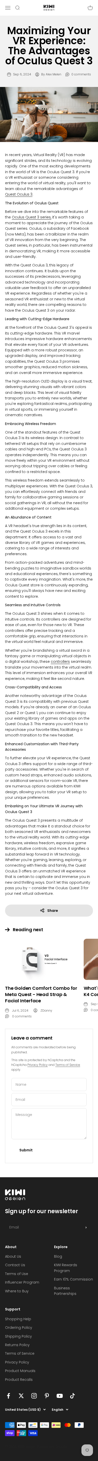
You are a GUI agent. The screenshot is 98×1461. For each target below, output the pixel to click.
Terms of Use (16, 1273)
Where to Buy (17, 1291)
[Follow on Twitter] (21, 1395)
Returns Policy (17, 1344)
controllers (60, 661)
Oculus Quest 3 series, (31, 217)
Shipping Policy (18, 1336)
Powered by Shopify (52, 1446)
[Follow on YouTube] (59, 1395)
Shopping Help (18, 1319)
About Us (13, 1256)
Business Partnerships (65, 1291)
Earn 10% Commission (73, 1279)
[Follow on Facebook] (8, 1395)
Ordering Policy (18, 1327)
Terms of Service (67, 1065)
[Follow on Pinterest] (46, 1395)
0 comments (81, 74)
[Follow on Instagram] (34, 1395)
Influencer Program (22, 1282)
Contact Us (15, 1264)
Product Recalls (19, 1379)
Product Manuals (20, 1370)
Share (52, 910)
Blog (58, 1256)
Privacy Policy (37, 1065)
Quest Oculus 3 (18, 194)
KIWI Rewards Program (65, 1267)
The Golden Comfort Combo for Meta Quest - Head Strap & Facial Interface (41, 994)
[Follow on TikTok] (72, 1395)
